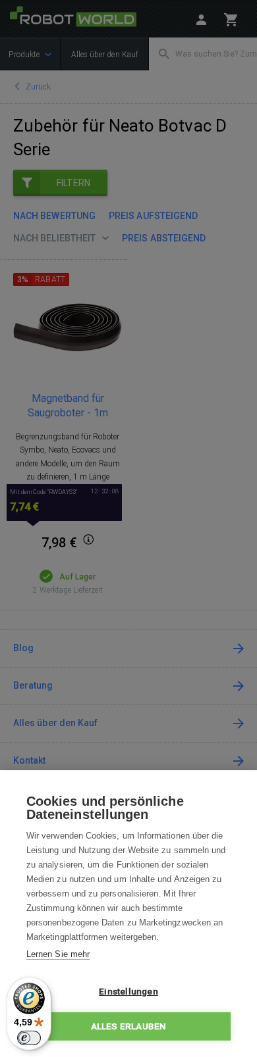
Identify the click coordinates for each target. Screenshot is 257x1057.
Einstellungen (128, 991)
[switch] (29, 1038)
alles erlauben (129, 1026)
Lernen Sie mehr (58, 954)
